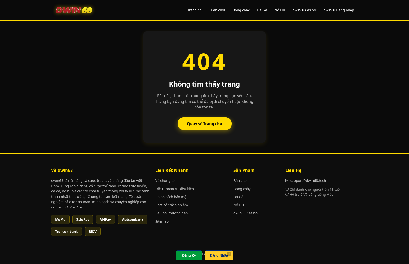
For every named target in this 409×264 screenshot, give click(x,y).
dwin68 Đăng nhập (339, 10)
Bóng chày (241, 10)
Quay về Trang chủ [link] (204, 123)
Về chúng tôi (165, 180)
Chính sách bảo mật (171, 196)
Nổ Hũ (280, 10)
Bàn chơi (218, 10)
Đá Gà (262, 10)
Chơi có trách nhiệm (171, 205)
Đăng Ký (189, 255)
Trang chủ (195, 10)
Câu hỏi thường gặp (171, 213)
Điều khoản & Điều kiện (174, 188)
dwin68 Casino (304, 10)
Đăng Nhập (219, 255)
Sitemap (162, 221)
